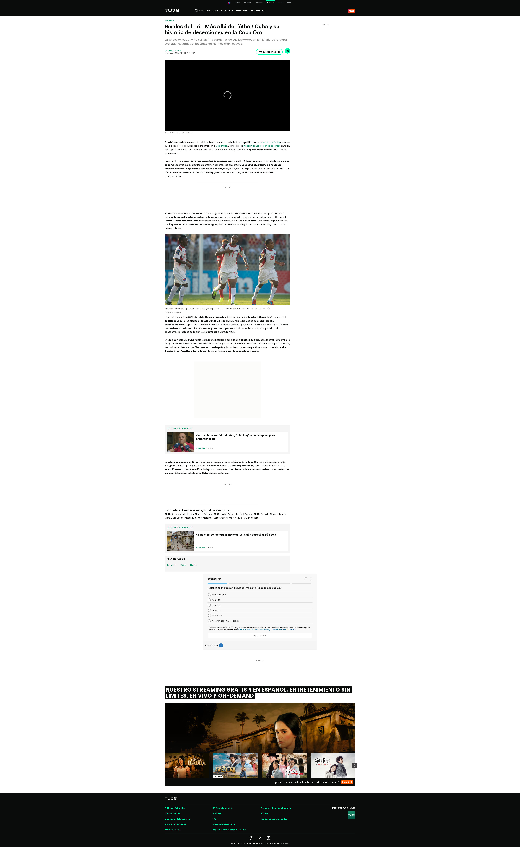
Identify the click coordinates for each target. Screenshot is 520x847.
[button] (227, 95)
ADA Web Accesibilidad (175, 824)
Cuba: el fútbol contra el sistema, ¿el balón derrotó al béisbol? (236, 534)
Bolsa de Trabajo (173, 830)
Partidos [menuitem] (204, 10)
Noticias (247, 2)
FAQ (214, 819)
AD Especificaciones (222, 808)
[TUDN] (172, 10)
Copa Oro (169, 20)
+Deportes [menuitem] (242, 10)
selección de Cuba (270, 142)
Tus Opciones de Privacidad (274, 819)
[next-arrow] (355, 765)
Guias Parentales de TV (224, 824)
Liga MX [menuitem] (217, 10)
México (193, 565)
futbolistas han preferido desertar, (262, 145)
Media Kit (217, 813)
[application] (227, 95)
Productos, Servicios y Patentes (276, 808)
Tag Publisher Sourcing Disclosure (229, 830)
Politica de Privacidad (175, 808)
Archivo (264, 813)
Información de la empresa (177, 819)
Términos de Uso (173, 813)
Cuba (182, 565)
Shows (237, 2)
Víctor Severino (174, 50)
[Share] (287, 51)
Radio (281, 2)
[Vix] (351, 11)
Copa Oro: (221, 145)
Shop (289, 2)
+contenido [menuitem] (258, 10)
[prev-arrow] (162, 765)
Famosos (259, 2)
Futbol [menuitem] (229, 10)
